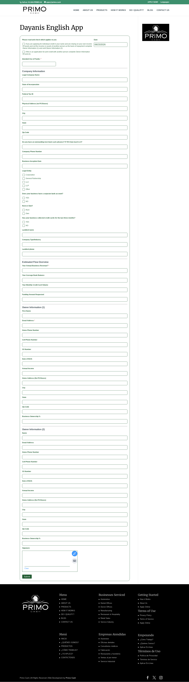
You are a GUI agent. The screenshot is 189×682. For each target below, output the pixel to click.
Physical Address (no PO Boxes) (35, 104)
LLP (27, 186)
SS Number (26, 349)
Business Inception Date (31, 161)
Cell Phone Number (29, 340)
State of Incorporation (30, 84)
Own (27, 213)
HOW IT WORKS (118, 10)
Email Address (28, 321)
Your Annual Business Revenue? (35, 266)
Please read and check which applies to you (39, 40)
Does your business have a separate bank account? (42, 194)
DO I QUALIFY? (136, 10)
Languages (164, 2)
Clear (26, 568)
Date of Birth (27, 359)
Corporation (30, 175)
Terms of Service (147, 619)
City (23, 113)
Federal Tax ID (27, 94)
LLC (27, 182)
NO (26, 201)
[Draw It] (74, 553)
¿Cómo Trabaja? (146, 640)
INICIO (64, 639)
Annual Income (28, 368)
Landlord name (28, 230)
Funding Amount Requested (33, 294)
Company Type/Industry (31, 240)
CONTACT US (163, 10)
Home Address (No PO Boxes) (34, 378)
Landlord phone (28, 249)
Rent (27, 210)
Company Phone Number (32, 152)
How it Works (145, 599)
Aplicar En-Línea (146, 663)
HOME (76, 10)
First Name (26, 311)
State (24, 123)
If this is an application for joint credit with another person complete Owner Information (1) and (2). (56, 53)
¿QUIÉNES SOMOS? (70, 642)
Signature (26, 548)
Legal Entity (26, 171)
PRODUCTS (101, 10)
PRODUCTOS (67, 646)
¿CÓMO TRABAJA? (69, 650)
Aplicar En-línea (146, 647)
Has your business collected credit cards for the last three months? (48, 218)
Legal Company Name (31, 75)
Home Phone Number (30, 330)
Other (27, 189)
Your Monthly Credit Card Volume (35, 285)
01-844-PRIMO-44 (35, 2)
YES (27, 198)
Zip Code (25, 132)
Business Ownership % (31, 416)
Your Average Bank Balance (33, 275)
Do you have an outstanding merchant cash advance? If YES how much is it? (52, 142)
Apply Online (145, 607)
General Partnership (33, 178)
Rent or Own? (27, 206)
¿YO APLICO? (67, 654)
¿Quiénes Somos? (147, 643)
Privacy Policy (146, 615)
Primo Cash (71, 678)
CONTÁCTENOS (68, 658)
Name (24, 433)
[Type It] (74, 561)
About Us (143, 603)
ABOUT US (88, 10)
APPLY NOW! (153, 2)
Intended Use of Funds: (31, 59)
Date (96, 40)
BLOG (150, 10)
